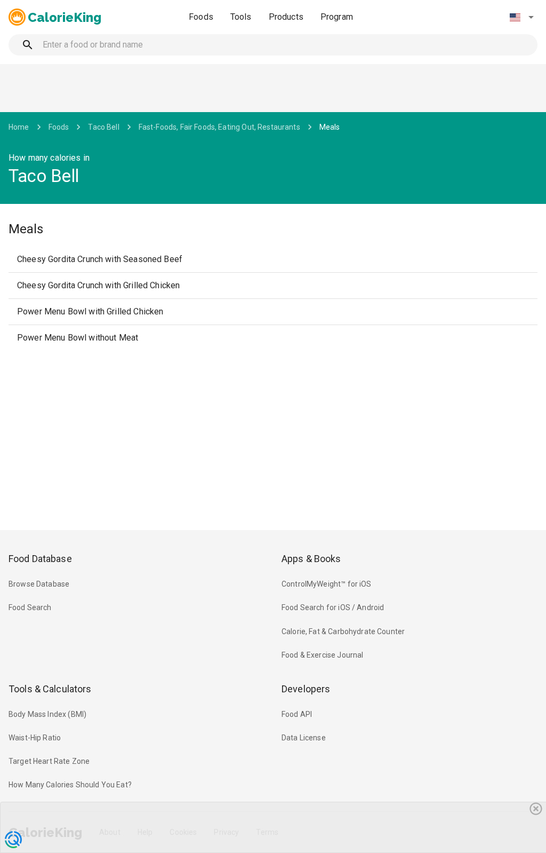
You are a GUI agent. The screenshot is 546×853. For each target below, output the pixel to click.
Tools (241, 17)
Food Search (30, 607)
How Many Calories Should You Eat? (70, 784)
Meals (329, 127)
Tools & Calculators (50, 688)
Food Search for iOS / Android (333, 607)
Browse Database (39, 584)
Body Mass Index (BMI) (47, 714)
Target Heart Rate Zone (49, 761)
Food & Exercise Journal (322, 655)
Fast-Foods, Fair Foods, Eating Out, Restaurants (219, 127)
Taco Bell (103, 127)
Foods (201, 17)
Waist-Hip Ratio (35, 737)
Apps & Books (311, 558)
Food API (297, 714)
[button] (521, 17)
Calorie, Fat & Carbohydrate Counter (343, 631)
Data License (304, 737)
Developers (306, 688)
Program (336, 17)
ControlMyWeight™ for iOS (327, 584)
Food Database (40, 558)
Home (19, 127)
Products (286, 17)
